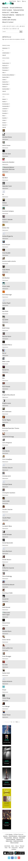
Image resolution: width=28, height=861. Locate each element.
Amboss (4, 203)
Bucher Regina (6, 420)
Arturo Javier (6, 286)
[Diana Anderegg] (3, 573)
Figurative (4, 110)
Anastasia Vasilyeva (8, 211)
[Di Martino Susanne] (3, 565)
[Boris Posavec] (3, 383)
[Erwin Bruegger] (3, 653)
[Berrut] (3, 350)
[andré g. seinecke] (3, 216)
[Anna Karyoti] (3, 241)
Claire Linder (6, 501)
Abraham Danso (7, 137)
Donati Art (5, 599)
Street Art (4, 125)
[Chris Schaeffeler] (3, 456)
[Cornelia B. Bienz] (3, 523)
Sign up (24, 1)
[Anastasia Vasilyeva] (3, 208)
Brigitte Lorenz (6, 403)
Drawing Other (5, 77)
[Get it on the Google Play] (19, 853)
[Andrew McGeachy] (3, 233)
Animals (4, 122)
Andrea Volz (5, 228)
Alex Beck (5, 178)
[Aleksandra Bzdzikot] (3, 159)
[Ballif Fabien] (3, 325)
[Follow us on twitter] (9, 858)
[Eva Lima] (3, 662)
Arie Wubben (6, 278)
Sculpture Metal (5, 88)
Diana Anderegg (7, 576)
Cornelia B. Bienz (7, 526)
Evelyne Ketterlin (7, 681)
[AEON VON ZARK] (3, 151)
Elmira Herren (6, 639)
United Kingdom (5, 52)
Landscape (4, 108)
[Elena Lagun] (6, 612)
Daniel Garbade (7, 534)
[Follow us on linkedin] (15, 858)
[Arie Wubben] (3, 275)
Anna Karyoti (6, 244)
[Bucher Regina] (3, 417)
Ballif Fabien (6, 328)
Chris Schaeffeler (7, 459)
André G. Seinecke (7, 219)
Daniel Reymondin (7, 543)
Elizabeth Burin (6, 631)
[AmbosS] (3, 200)
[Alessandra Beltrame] (8, 167)
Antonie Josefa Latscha (9, 261)
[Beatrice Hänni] (3, 333)
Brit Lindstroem (6, 411)
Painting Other (5, 84)
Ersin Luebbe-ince (7, 648)
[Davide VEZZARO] (3, 556)
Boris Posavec (6, 386)
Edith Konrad (6, 607)
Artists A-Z (5, 12)
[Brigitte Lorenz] (3, 400)
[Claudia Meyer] (3, 515)
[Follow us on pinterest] (19, 858)
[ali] (3, 191)
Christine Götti (6, 476)
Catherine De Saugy (8, 436)
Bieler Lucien (6, 361)
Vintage (4, 120)
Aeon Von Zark (6, 154)
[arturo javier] (3, 283)
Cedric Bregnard (7, 442)
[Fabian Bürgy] (3, 695)
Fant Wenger (6, 706)
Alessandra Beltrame (8, 169)
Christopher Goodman (8, 493)
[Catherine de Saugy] (3, 433)
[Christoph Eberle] (3, 481)
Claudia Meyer (6, 518)
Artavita (11, 834)
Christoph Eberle (7, 484)
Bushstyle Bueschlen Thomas (10, 428)
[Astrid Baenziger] (3, 291)
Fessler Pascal (6, 715)
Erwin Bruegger (6, 656)
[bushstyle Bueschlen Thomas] (3, 425)
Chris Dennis (5, 451)
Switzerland (4, 48)
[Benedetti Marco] (3, 342)
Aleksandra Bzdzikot (8, 162)
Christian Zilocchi (7, 467)
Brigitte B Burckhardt (8, 395)
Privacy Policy (15, 847)
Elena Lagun (6, 614)
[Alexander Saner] (3, 183)
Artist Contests (7, 10)
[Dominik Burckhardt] (3, 581)
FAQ (9, 847)
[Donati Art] (3, 596)
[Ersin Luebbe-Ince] (3, 645)
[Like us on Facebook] (12, 858)
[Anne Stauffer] (3, 250)
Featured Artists (18, 10)
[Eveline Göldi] (3, 670)
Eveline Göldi (6, 673)
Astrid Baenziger (7, 294)
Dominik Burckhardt (8, 584)
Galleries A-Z (20, 15)
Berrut (4, 353)
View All (4, 55)
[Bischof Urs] (3, 367)
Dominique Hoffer (7, 593)
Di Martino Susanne (8, 568)
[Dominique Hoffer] (3, 590)
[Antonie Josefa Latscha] (3, 258)
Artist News (14, 12)
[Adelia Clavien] (3, 142)
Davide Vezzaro (6, 559)
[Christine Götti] (3, 473)
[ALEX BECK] (3, 175)
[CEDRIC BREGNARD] (3, 439)
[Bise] (3, 375)
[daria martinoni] (3, 548)
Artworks (5, 8)
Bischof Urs (5, 370)
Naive (3, 115)
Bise (3, 378)
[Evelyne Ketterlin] (3, 678)
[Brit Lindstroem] (3, 408)
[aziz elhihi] (3, 308)
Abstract (4, 99)
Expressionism (5, 103)
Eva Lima (5, 664)
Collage (4, 79)
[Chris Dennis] (3, 448)
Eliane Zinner (6, 623)
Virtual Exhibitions (16, 8)
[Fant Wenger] (3, 703)
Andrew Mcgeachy (7, 236)
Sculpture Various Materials (8, 74)
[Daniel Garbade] (3, 531)
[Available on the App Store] (8, 853)
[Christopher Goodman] (3, 490)
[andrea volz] (3, 225)
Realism (4, 101)
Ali (3, 194)
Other (3, 72)
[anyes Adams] (3, 266)
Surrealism (4, 113)
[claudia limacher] (3, 506)
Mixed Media (5, 67)
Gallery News (6, 17)
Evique (4, 690)
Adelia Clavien (6, 145)
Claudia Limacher (7, 509)
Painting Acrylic (5, 63)
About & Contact (7, 22)
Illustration (4, 117)
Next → (17, 722)
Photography (5, 70)
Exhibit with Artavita (9, 20)
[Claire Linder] (3, 498)
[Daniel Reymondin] (3, 540)
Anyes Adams (6, 269)
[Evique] (3, 687)
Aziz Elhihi (5, 311)
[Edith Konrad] (3, 604)
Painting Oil (4, 65)
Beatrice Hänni (6, 336)
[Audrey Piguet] (3, 300)
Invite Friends (12, 1)
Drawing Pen (5, 81)
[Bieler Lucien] (3, 358)
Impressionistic (5, 106)
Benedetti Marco (7, 345)
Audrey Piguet (6, 303)
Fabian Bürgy (6, 698)
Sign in (19, 1)
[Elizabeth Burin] (3, 628)
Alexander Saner (7, 186)
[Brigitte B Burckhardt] (3, 392)
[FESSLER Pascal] (3, 712)
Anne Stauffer (6, 253)
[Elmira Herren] (3, 636)
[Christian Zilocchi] (3, 465)
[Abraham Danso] (3, 134)
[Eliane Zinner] (3, 620)
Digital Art (4, 86)
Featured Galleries (8, 15)
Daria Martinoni (7, 551)
